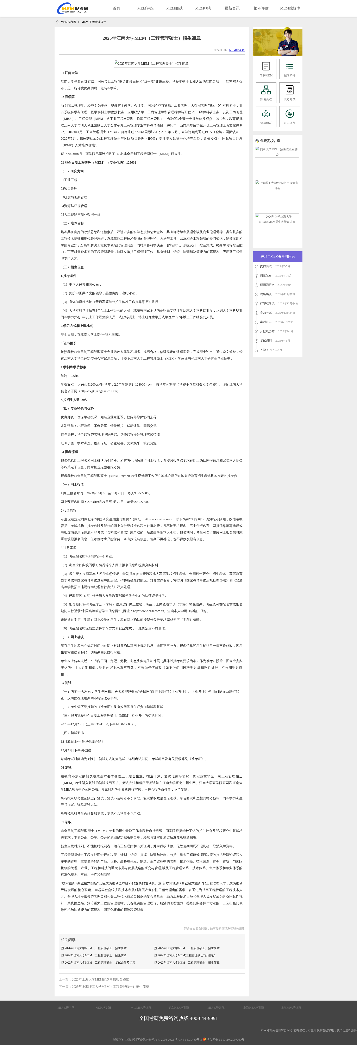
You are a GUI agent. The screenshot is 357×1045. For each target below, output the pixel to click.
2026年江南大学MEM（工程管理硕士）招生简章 (96, 948)
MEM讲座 (145, 8)
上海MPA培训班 (291, 1007)
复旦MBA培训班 (178, 1007)
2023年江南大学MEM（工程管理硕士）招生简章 (189, 962)
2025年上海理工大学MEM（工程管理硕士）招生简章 (110, 986)
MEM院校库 (290, 8)
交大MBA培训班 (141, 1007)
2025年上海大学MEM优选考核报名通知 (100, 979)
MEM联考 (203, 8)
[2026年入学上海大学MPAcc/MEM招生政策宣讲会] (277, 221)
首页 (116, 8)
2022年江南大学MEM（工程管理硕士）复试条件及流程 (100, 962)
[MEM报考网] (73, 8)
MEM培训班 (103, 1007)
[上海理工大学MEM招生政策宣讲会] (277, 188)
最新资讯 (232, 8)
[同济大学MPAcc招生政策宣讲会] (277, 154)
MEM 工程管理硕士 (93, 22)
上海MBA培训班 (253, 1007)
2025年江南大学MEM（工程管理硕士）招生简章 (189, 948)
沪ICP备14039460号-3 (188, 1039)
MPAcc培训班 (216, 1007)
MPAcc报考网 (66, 1007)
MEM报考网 (68, 22)
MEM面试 (174, 8)
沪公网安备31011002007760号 (225, 1039)
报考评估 (261, 8)
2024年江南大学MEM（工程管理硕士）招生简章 (96, 955)
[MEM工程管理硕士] (277, 54)
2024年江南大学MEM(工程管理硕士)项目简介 (187, 955)
